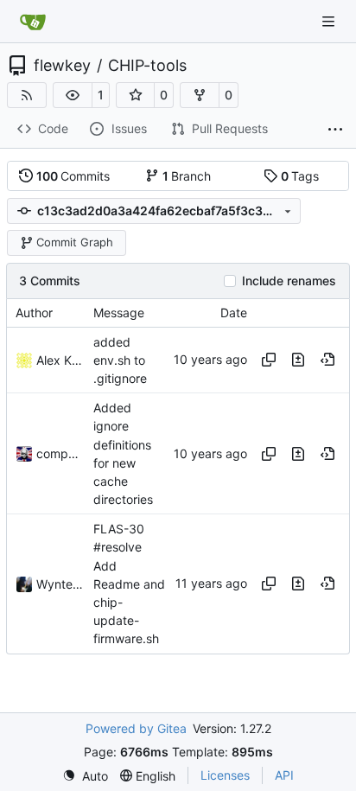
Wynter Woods (60, 584)
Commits (73, 176)
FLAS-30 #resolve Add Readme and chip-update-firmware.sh (129, 583)
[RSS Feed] (27, 95)
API (284, 775)
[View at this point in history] (327, 360)
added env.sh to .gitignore (120, 360)
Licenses (225, 775)
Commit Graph (74, 242)
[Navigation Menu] (330, 21)
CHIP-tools (147, 65)
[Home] (33, 21)
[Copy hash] (269, 360)
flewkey (62, 65)
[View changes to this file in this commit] (298, 360)
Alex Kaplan (60, 360)
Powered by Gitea (136, 728)
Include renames (289, 281)
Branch (187, 176)
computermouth (60, 453)
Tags (300, 176)
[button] (72, 95)
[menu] (85, 776)
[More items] (335, 130)
